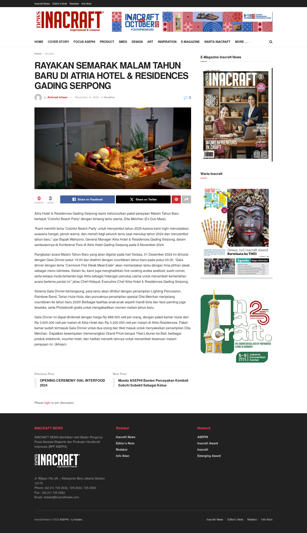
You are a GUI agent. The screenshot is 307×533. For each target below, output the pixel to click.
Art (150, 42)
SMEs (123, 42)
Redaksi (74, 3)
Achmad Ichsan (57, 97)
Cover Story (58, 42)
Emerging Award (209, 456)
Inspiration (167, 42)
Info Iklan (86, 3)
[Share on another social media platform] (186, 199)
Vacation (50, 53)
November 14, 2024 (87, 97)
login (47, 402)
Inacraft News (42, 3)
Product (107, 42)
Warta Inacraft (217, 42)
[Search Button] (271, 41)
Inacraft (202, 449)
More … (241, 42)
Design (137, 42)
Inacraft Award (207, 443)
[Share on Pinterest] (176, 199)
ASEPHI (202, 437)
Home (38, 42)
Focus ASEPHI (84, 42)
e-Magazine (190, 42)
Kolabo (78, 519)
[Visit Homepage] (70, 21)
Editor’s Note (59, 3)
